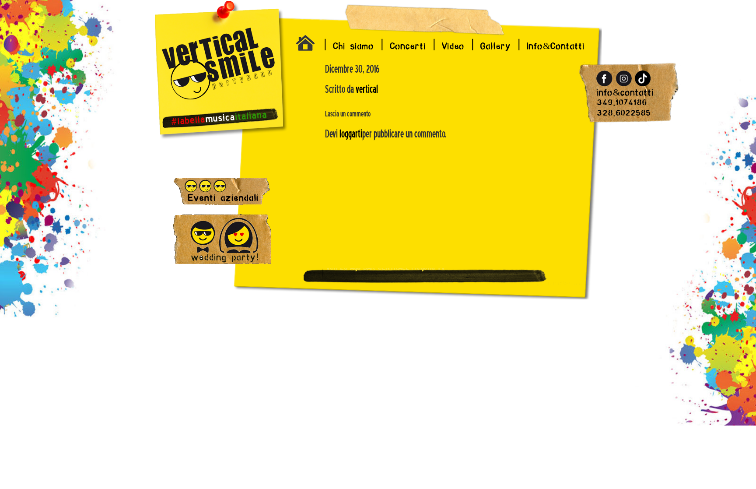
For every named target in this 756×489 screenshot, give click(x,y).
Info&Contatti (556, 46)
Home (307, 45)
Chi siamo (353, 46)
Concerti (408, 46)
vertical (367, 89)
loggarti (351, 134)
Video (453, 46)
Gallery (495, 46)
